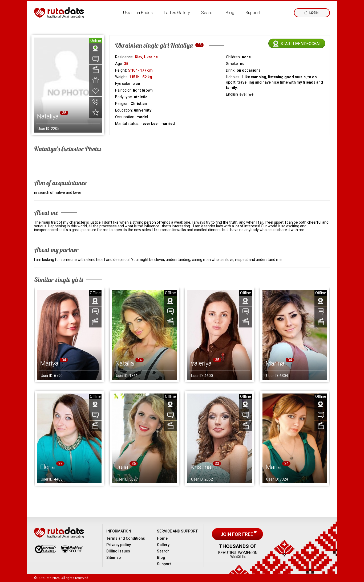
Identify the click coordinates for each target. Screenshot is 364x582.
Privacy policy (118, 545)
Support (252, 12)
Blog (230, 12)
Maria (273, 467)
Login (313, 13)
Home (162, 538)
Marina (275, 363)
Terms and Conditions (125, 538)
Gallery (163, 545)
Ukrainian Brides (138, 12)
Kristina (201, 467)
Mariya (49, 363)
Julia (121, 467)
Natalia (124, 363)
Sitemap (113, 557)
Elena (47, 467)
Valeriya (201, 363)
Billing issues (118, 551)
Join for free (237, 534)
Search (208, 12)
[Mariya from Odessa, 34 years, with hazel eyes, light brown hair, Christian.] (69, 335)
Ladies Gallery (177, 12)
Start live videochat (301, 44)
